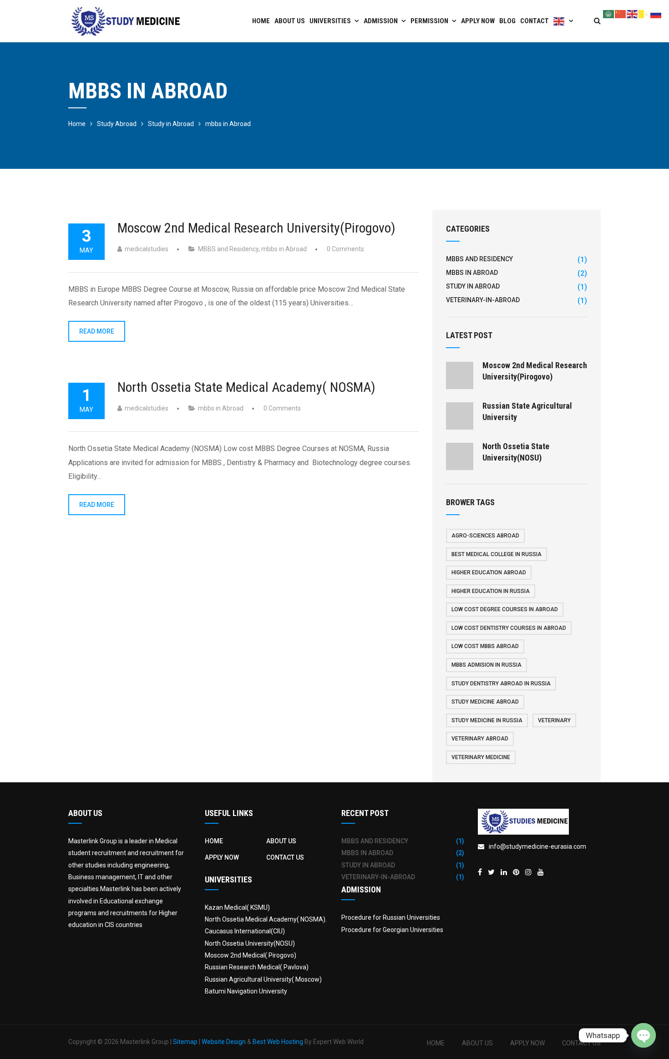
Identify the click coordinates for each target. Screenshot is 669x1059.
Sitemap (185, 1041)
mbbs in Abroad (284, 249)
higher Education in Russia (490, 591)
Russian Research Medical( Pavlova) (257, 967)
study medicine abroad (485, 702)
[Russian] (656, 13)
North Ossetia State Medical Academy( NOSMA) (246, 387)
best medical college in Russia (496, 554)
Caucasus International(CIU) (245, 931)
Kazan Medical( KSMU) (237, 907)
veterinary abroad (479, 738)
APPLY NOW (478, 21)
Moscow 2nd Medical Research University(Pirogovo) (256, 228)
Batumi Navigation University (246, 991)
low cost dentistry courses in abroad (508, 628)
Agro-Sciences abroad (485, 535)
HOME (214, 841)
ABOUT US (289, 21)
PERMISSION (429, 21)
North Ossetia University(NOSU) (250, 943)
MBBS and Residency (228, 249)
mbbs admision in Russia (486, 665)
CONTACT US (285, 857)
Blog (507, 21)
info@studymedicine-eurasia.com (537, 846)
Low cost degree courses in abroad (504, 609)
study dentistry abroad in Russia (501, 683)
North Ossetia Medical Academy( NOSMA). (266, 919)
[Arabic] (609, 13)
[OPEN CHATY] (643, 1035)
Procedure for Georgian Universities (392, 929)
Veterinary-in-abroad (483, 300)
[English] (563, 21)
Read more (96, 331)
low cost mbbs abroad (485, 646)
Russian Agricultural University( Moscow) (263, 979)
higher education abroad (488, 572)
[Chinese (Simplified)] (621, 13)
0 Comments (345, 249)
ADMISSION (381, 21)
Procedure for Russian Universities (390, 917)
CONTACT (534, 21)
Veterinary (554, 720)
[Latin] (644, 13)
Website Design (224, 1041)
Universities (330, 21)
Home (261, 21)
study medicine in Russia (486, 720)
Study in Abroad (473, 286)
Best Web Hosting (278, 1041)
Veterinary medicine (480, 757)
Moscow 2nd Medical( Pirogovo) (250, 955)
